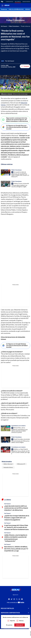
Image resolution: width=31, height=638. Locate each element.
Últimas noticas (9, 1)
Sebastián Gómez (8, 467)
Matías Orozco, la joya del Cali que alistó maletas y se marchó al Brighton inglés (20, 185)
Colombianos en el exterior (18, 425)
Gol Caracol (18, 1)
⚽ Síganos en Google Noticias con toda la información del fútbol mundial (17, 345)
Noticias (21, 620)
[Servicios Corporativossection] (28, 613)
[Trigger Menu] (2, 5)
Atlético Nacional (8, 464)
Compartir (26, 66)
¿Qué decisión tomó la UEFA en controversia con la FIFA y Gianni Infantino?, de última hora (16, 508)
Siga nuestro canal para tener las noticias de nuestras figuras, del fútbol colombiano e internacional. (17, 119)
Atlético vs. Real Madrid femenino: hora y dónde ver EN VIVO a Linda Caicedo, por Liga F (20, 451)
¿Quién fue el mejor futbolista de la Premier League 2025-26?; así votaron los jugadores (16, 518)
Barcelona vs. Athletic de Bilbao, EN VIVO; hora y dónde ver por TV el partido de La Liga (16, 549)
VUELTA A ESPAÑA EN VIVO (16, 9)
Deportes (12, 620)
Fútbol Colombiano (14, 26)
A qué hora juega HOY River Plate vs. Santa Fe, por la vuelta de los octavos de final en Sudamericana (16, 527)
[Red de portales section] (28, 608)
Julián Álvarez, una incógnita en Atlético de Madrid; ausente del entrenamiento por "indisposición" (15, 538)
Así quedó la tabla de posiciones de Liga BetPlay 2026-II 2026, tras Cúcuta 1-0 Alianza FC (20, 174)
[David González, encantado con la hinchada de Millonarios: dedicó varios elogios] (5, 440)
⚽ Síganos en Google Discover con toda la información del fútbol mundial (17, 127)
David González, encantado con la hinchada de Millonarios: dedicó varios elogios (20, 440)
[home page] (2, 1)
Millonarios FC (21, 464)
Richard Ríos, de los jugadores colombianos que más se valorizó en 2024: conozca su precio (19, 430)
